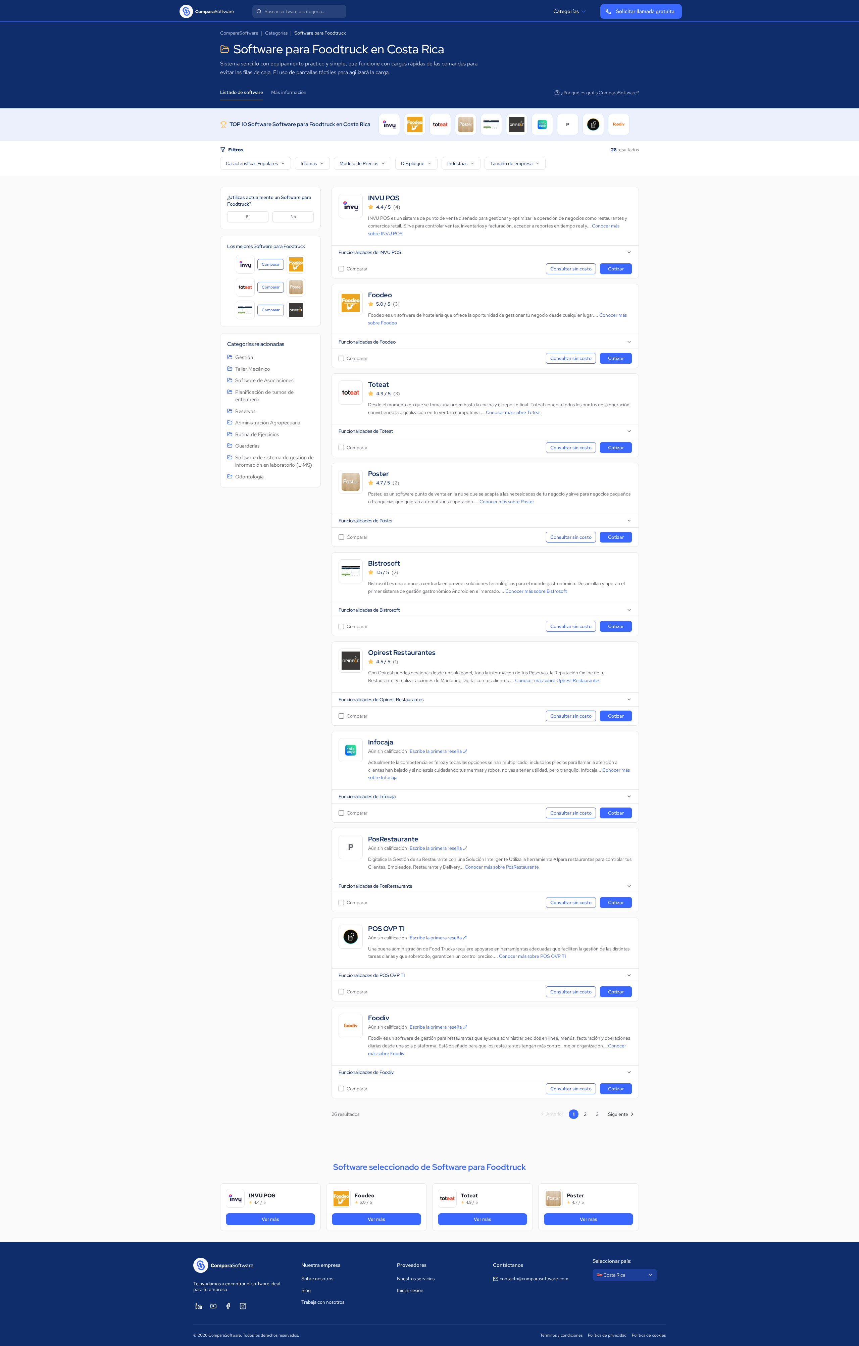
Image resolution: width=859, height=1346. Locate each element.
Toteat (378, 384)
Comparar (273, 266)
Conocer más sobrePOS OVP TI (532, 956)
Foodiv (378, 1018)
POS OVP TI (386, 929)
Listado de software (241, 92)
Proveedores (411, 1265)
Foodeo (380, 295)
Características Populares (252, 163)
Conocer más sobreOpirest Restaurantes (557, 680)
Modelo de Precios (359, 163)
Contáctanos (508, 1265)
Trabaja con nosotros (322, 1302)
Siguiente (618, 1114)
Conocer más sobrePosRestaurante (502, 867)
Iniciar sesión (410, 1290)
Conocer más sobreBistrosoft (536, 591)
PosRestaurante (393, 839)
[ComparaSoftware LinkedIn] (198, 1306)
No (293, 216)
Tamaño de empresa (511, 163)
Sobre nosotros (317, 1279)
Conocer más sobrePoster (506, 502)
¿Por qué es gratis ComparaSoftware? (600, 93)
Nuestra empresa (321, 1265)
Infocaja (380, 742)
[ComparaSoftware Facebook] (228, 1306)
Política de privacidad (607, 1335)
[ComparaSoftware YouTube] (213, 1306)
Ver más (285, 1219)
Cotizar (616, 269)
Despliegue (412, 163)
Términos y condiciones (561, 1335)
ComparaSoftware (239, 33)
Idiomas (309, 163)
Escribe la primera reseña (436, 751)
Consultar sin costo (571, 269)
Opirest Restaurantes (402, 653)
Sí (248, 216)
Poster (378, 474)
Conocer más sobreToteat (513, 412)
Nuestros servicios (416, 1279)
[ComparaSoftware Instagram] (243, 1306)
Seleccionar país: (612, 1261)
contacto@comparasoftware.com (534, 1279)
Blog (306, 1290)
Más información (288, 92)
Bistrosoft (384, 563)
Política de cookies (649, 1335)
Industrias (457, 163)
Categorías (566, 11)
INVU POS (383, 198)
